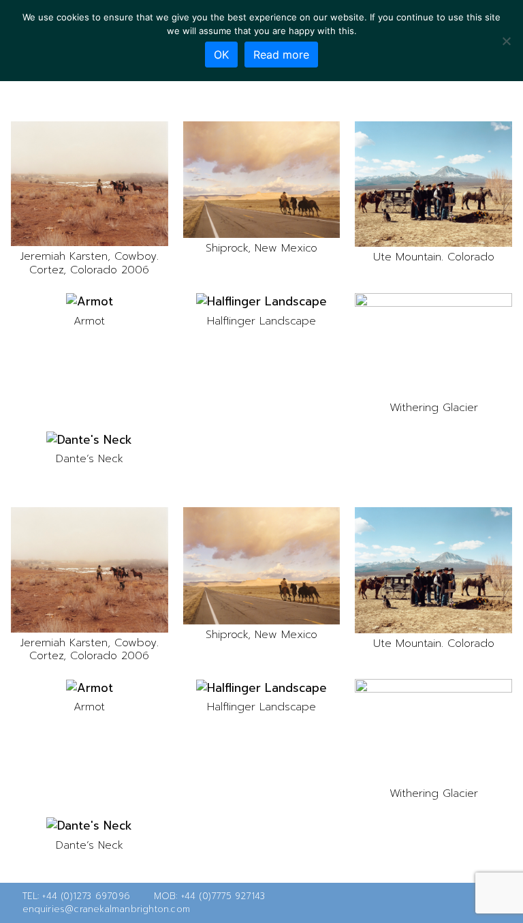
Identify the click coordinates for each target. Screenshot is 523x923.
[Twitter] (462, 902)
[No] (506, 41)
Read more (281, 54)
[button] (89, 183)
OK (221, 54)
